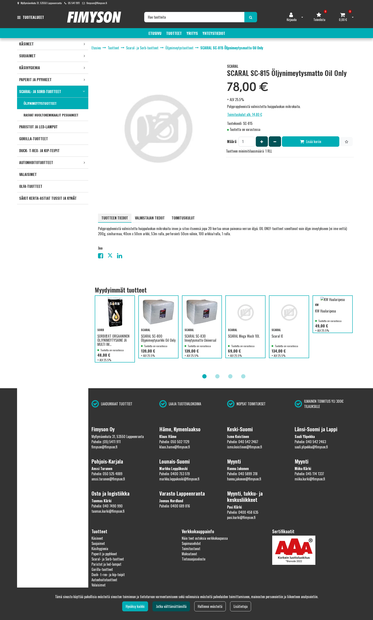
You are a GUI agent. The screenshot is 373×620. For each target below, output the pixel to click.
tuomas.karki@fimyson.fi (108, 511)
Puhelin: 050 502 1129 (174, 441)
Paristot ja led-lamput (106, 564)
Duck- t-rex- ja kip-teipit (108, 574)
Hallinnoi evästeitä (210, 606)
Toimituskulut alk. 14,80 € (244, 114)
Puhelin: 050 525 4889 (107, 473)
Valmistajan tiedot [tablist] (150, 218)
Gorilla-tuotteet (102, 569)
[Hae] (250, 17)
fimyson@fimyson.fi (97, 3)
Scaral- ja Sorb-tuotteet (108, 559)
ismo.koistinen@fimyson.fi (244, 446)
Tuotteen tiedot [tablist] (114, 218)
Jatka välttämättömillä (171, 606)
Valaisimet (99, 585)
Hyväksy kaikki (135, 606)
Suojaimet (98, 543)
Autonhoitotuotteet (104, 579)
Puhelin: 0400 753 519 (174, 473)
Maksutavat (189, 553)
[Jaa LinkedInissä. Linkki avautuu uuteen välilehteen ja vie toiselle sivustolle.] (121, 256)
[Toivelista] (346, 141)
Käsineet (97, 538)
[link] (84, 44)
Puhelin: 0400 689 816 (174, 506)
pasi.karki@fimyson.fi (241, 517)
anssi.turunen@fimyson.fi (108, 479)
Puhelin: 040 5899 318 (242, 473)
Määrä (231, 141)
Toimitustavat (191, 548)
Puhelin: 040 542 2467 (242, 441)
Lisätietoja (241, 606)
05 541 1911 (74, 3)
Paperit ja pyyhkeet (104, 553)
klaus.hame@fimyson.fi (174, 446)
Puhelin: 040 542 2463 (310, 441)
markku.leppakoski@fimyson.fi (179, 479)
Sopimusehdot (191, 543)
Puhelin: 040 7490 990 (107, 506)
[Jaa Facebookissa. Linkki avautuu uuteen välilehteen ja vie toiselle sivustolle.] (102, 256)
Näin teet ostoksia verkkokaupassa (205, 538)
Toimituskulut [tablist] (183, 218)
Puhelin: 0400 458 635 (242, 512)
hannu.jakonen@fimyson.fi (244, 479)
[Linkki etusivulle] (94, 17)
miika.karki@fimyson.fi (310, 479)
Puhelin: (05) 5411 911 (106, 441)
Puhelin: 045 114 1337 (309, 473)
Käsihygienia (100, 548)
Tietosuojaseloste (193, 559)
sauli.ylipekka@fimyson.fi (311, 446)
